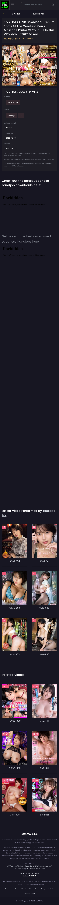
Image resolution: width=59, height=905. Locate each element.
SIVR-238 (44, 721)
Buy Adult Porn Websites (29, 873)
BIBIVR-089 (15, 768)
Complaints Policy (47, 889)
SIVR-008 (15, 814)
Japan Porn (29, 866)
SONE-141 (44, 561)
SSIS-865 (44, 654)
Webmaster (9, 889)
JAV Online (30, 869)
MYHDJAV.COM (36, 901)
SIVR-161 (44, 814)
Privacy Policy (34, 889)
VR (21, 116)
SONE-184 (14, 561)
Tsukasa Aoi (13, 102)
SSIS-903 (15, 654)
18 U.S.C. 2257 (29, 894)
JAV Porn (10, 866)
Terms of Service (21, 889)
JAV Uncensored (41, 866)
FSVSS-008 (15, 720)
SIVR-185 (44, 768)
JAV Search (40, 869)
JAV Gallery (19, 866)
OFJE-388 (14, 607)
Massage (11, 116)
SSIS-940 (44, 607)
